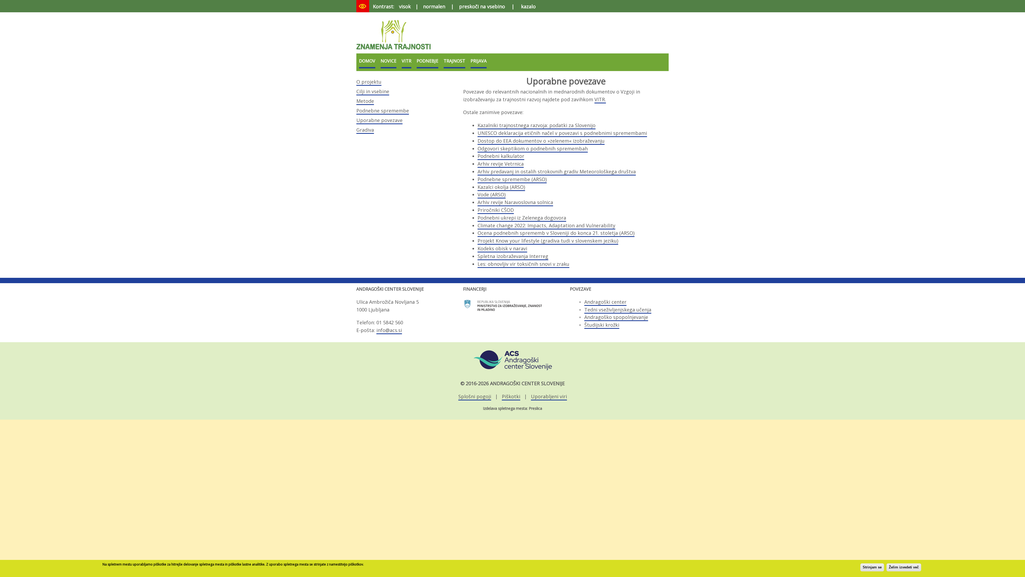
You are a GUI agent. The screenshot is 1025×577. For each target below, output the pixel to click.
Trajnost (454, 61)
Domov (367, 61)
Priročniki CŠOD (496, 210)
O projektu (368, 82)
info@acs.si (389, 330)
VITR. (600, 99)
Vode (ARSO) (492, 194)
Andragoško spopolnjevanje (616, 317)
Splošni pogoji (474, 396)
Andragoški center (605, 302)
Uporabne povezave (379, 120)
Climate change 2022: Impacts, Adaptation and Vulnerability (546, 225)
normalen (434, 6)
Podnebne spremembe (382, 110)
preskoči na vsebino (482, 6)
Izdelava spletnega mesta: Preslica (512, 408)
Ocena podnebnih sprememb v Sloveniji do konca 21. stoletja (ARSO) (556, 233)
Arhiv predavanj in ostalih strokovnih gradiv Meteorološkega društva (557, 171)
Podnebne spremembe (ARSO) (512, 179)
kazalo (528, 6)
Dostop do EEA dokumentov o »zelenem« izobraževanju (541, 141)
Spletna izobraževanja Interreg (513, 256)
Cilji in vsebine (372, 91)
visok (405, 6)
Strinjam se (872, 567)
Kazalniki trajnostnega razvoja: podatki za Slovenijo (537, 125)
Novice (388, 61)
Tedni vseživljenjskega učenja (617, 309)
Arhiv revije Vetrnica (501, 164)
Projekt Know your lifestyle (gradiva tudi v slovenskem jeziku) (548, 240)
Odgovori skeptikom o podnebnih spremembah (533, 148)
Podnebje (427, 61)
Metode (365, 101)
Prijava (479, 61)
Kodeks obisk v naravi (502, 248)
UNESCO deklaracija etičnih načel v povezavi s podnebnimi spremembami (562, 133)
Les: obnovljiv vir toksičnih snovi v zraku (523, 264)
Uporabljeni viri (549, 396)
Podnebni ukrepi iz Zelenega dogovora (522, 218)
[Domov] (393, 50)
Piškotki (511, 396)
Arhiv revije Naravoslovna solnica (515, 202)
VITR (406, 61)
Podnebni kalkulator (501, 156)
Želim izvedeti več (904, 567)
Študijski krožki (601, 325)
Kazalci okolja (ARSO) (501, 187)
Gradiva (365, 130)
